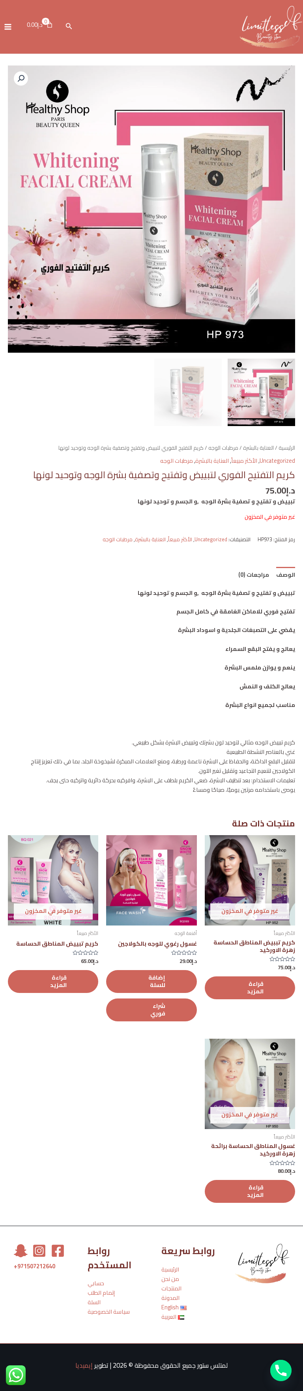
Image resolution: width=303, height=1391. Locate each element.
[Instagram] (39, 1251)
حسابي (96, 1283)
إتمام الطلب (101, 1292)
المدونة (170, 1297)
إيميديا (84, 1365)
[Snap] (21, 1251)
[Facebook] (58, 1251)
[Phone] (281, 1370)
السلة (94, 1302)
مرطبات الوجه (223, 448)
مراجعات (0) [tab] (253, 574)
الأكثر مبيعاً (244, 460)
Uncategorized (277, 460)
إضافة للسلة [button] (156, 981)
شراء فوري (157, 1009)
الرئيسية (287, 448)
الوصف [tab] (285, 574)
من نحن (170, 1278)
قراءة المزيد (255, 987)
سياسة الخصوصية (109, 1311)
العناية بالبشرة (258, 448)
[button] (21, 78)
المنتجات (171, 1288)
